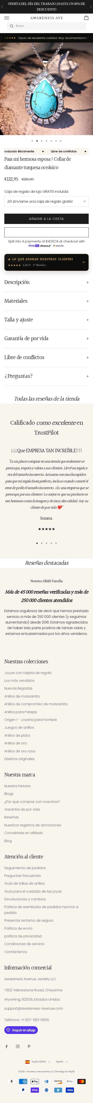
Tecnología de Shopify (65, 1072)
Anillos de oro (15, 743)
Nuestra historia (17, 786)
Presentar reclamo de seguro (28, 920)
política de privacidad (23, 936)
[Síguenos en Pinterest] (29, 1046)
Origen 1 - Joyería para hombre (30, 719)
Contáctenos (15, 951)
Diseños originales (19, 758)
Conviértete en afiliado (23, 832)
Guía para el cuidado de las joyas (33, 891)
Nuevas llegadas (18, 688)
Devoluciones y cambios (25, 899)
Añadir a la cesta (46, 218)
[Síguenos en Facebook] (6, 1046)
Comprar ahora (46, 232)
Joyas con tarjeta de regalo (28, 672)
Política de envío (18, 928)
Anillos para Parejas (20, 712)
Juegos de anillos (19, 727)
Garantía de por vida (22, 809)
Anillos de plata (17, 735)
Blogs (8, 793)
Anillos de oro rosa (19, 751)
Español (59, 1062)
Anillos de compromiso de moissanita (35, 704)
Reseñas (11, 817)
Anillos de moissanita (22, 696)
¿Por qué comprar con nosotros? (32, 801)
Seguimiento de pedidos (25, 867)
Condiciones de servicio (24, 943)
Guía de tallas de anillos (24, 883)
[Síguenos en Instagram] (18, 1046)
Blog (8, 840)
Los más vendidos (19, 680)
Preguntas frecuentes (22, 875)
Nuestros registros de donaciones (32, 825)
